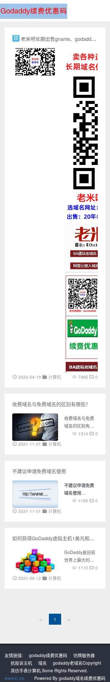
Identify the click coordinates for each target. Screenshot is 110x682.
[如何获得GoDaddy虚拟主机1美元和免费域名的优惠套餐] (35, 561)
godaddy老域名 (67, 663)
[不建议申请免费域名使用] (35, 494)
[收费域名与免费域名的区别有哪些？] (35, 426)
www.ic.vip (14, 678)
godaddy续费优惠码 (48, 655)
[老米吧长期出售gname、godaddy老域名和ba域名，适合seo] (35, 61)
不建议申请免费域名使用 (39, 471)
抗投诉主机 (21, 663)
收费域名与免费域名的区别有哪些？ (51, 404)
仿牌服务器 (84, 655)
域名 (42, 663)
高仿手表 (19, 670)
